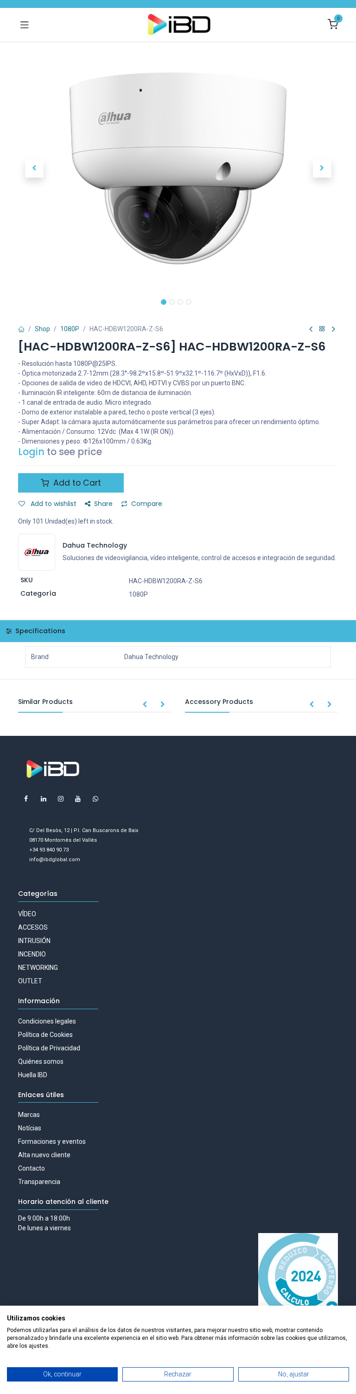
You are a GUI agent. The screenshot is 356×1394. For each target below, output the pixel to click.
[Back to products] (322, 329)
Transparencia (39, 1181)
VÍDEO (27, 914)
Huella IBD (32, 1075)
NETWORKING (38, 967)
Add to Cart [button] (76, 482)
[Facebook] (25, 798)
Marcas (29, 1114)
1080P (69, 329)
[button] (34, 168)
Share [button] (103, 503)
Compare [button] (146, 503)
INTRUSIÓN (34, 940)
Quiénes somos (41, 1061)
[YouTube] (77, 798)
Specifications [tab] (39, 630)
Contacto (31, 1168)
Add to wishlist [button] (52, 503)
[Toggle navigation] (24, 24)
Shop (42, 329)
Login (31, 451)
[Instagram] (60, 798)
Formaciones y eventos (52, 1141)
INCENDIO (32, 954)
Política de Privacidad (49, 1048)
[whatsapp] (95, 798)
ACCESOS (33, 927)
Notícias (29, 1128)
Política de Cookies (45, 1034)
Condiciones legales (47, 1021)
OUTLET (30, 981)
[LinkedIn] (43, 798)
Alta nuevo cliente (44, 1155)
